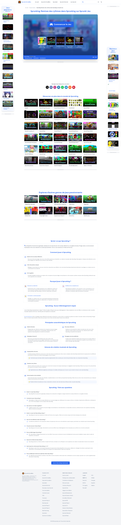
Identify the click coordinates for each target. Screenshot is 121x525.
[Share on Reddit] (69, 87)
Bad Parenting (45, 510)
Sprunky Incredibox (46, 515)
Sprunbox (44, 513)
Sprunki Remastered (67, 493)
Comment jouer (45, 493)
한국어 (84, 483)
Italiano (93, 485)
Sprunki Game (32, 7)
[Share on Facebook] (51, 87)
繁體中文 (85, 478)
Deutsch (85, 480)
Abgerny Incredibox (67, 490)
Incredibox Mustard (67, 498)
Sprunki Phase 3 (46, 508)
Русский (84, 488)
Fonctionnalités (45, 490)
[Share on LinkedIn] (58, 87)
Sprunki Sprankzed (28, 316)
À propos (44, 498)
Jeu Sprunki (73, 2)
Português (85, 485)
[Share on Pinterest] (73, 87)
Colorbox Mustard (67, 485)
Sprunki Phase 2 (46, 505)
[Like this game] (93, 57)
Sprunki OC (65, 505)
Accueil (37, 2)
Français (93, 480)
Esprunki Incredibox (46, 480)
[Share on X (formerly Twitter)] (47, 87)
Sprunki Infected (64, 2)
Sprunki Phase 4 (46, 500)
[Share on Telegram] (66, 87)
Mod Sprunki (45, 503)
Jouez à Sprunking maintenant (60, 463)
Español (93, 483)
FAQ (43, 495)
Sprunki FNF (65, 500)
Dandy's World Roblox (68, 508)
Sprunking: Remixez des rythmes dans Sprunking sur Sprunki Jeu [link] (50, 7)
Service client (66, 475)
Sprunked (55, 2)
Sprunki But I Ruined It (67, 510)
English (84, 475)
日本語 (92, 478)
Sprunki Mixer (66, 515)
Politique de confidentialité (69, 478)
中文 (92, 475)
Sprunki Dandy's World (68, 495)
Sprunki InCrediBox (45, 2)
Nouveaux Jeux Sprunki (47, 488)
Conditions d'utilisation (68, 480)
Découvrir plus (66, 483)
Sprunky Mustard (66, 513)
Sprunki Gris (65, 488)
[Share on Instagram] (54, 87)
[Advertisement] (8, 133)
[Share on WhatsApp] (62, 87)
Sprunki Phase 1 (66, 503)
